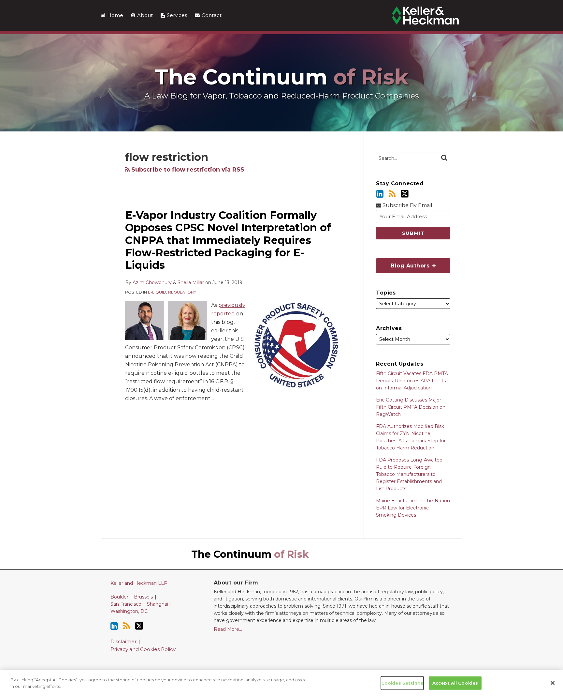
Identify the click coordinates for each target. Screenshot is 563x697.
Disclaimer (123, 641)
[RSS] (392, 193)
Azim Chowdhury (152, 282)
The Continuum (282, 77)
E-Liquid (157, 292)
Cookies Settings (402, 683)
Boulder (119, 597)
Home (114, 15)
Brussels (143, 597)
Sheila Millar (191, 282)
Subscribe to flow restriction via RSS (187, 169)
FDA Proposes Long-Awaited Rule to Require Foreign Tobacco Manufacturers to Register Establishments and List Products (409, 474)
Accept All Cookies (455, 683)
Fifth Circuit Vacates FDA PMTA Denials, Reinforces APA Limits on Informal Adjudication (412, 381)
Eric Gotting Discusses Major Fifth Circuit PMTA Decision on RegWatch (410, 407)
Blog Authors (403, 263)
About (144, 15)
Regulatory (182, 292)
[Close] (552, 683)
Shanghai (157, 604)
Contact (211, 15)
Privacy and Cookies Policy (143, 649)
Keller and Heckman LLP (138, 583)
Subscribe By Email (406, 205)
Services (176, 15)
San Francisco (125, 604)
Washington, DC (129, 611)
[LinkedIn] (379, 193)
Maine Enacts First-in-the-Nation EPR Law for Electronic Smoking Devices (413, 508)
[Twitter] (405, 193)
